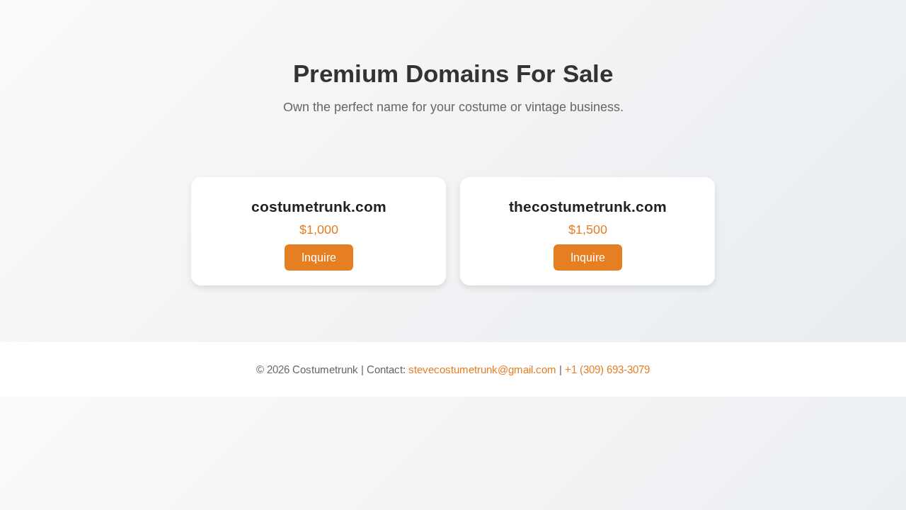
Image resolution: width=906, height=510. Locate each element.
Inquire (319, 257)
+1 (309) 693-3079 (607, 369)
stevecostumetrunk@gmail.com (482, 369)
